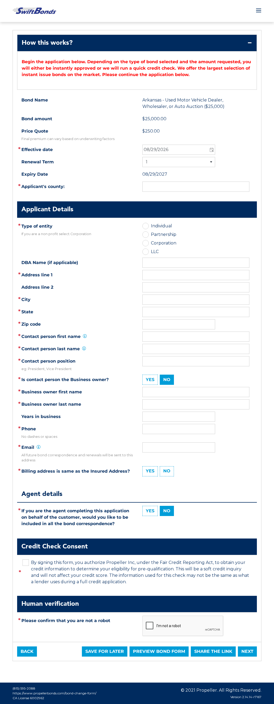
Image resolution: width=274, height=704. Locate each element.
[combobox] (179, 150)
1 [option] (146, 161)
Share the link (213, 651)
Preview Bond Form (159, 651)
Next (247, 651)
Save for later (104, 651)
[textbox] (196, 275)
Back (27, 651)
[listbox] (178, 162)
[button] (211, 149)
